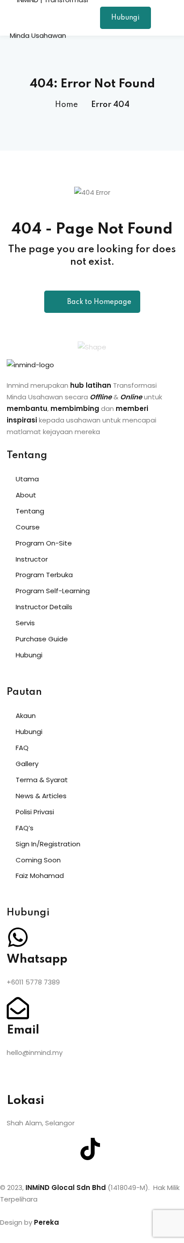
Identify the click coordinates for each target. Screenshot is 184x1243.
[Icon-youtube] (66, 1149)
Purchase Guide (42, 639)
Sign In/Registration (48, 844)
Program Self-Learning (53, 590)
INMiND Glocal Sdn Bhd (65, 1187)
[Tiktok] (90, 1149)
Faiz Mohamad (40, 875)
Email (23, 1030)
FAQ (22, 747)
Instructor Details (44, 606)
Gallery (27, 763)
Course (28, 527)
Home (66, 105)
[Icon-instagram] (42, 1149)
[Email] (18, 1008)
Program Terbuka (44, 574)
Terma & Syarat (42, 779)
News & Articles (41, 795)
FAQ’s (24, 828)
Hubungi (125, 17)
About (26, 495)
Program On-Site (44, 543)
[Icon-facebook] (18, 1149)
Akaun (26, 715)
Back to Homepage (99, 302)
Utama (27, 479)
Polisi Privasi (35, 811)
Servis (25, 623)
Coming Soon (38, 860)
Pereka (46, 1222)
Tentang (30, 511)
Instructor (32, 559)
